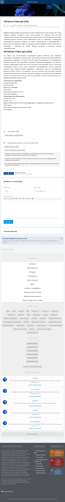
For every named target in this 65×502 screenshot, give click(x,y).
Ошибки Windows (8, 325)
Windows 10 (35, 311)
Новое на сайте (40, 455)
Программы (32, 276)
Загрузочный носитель (32, 292)
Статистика (39, 457)
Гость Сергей (35, 389)
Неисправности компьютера (12, 322)
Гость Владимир (35, 421)
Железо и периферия (32, 288)
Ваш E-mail (37, 187)
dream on (35, 401)
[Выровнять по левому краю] (12, 199)
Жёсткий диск (24, 318)
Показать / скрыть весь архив (32, 366)
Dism (14, 311)
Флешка (31, 329)
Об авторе (39, 463)
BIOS (32, 284)
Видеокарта (36, 315)
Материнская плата (55, 318)
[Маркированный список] (19, 199)
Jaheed (35, 410)
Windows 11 (45, 311)
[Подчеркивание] (9, 199)
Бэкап (28, 315)
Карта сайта (39, 466)
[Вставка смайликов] (24, 199)
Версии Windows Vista (11, 147)
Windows (14, 25)
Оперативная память (54, 322)
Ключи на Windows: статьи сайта (15, 150)
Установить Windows (20, 329)
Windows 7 (54, 311)
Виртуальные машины (32, 296)
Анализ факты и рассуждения (14, 135)
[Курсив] (7, 199)
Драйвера (54, 315)
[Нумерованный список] (21, 199)
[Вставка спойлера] (30, 199)
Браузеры (21, 315)
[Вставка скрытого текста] (32, 199)
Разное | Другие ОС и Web (32, 300)
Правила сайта (40, 470)
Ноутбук (26, 322)
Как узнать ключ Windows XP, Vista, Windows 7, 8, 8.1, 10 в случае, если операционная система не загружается (30, 159)
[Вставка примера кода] (28, 199)
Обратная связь (41, 473)
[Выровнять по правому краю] (16, 199)
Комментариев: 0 (54, 27)
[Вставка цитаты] (26, 199)
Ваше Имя (7, 187)
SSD (27, 311)
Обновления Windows (38, 322)
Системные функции (55, 325)
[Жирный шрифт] (5, 199)
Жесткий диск (32, 280)
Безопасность (32, 268)
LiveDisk (20, 311)
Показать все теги (32, 332)
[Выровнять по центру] (14, 199)
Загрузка (34, 318)
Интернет (32, 272)
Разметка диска (41, 325)
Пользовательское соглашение (40, 460)
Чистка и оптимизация (44, 329)
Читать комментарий (35, 385)
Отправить (8, 222)
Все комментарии (32, 434)
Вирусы (45, 315)
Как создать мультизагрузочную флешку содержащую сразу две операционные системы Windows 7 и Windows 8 (32, 164)
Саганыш (35, 378)
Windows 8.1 (11, 315)
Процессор (30, 325)
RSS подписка (40, 468)
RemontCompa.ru (32, 2)
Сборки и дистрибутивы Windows (27, 25)
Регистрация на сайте (40, 451)
